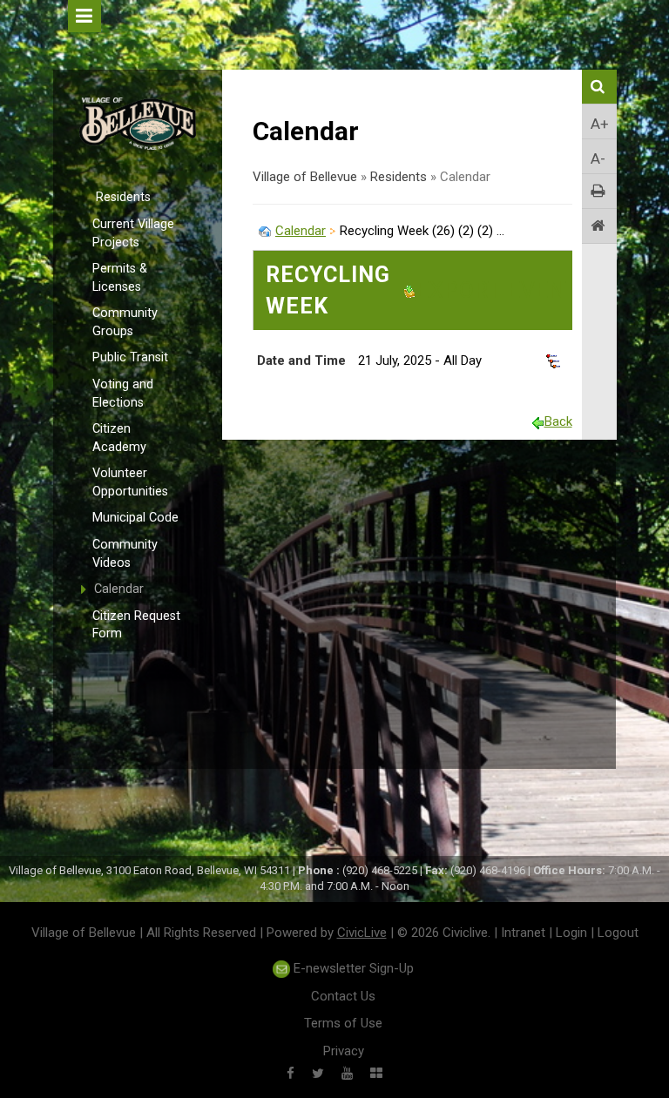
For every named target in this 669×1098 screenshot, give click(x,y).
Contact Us (343, 996)
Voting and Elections (122, 393)
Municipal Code (135, 517)
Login (571, 932)
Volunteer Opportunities (130, 482)
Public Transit (130, 357)
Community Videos (125, 553)
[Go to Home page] (599, 226)
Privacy (343, 1051)
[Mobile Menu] (84, 16)
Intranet (523, 932)
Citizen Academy (119, 438)
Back (558, 421)
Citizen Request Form (136, 625)
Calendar (119, 589)
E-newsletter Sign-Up (352, 968)
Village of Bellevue (305, 177)
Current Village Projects (133, 233)
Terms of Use (343, 1023)
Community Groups (125, 322)
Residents (123, 197)
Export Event (497, 290)
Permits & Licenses (119, 277)
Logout (618, 932)
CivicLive (362, 932)
